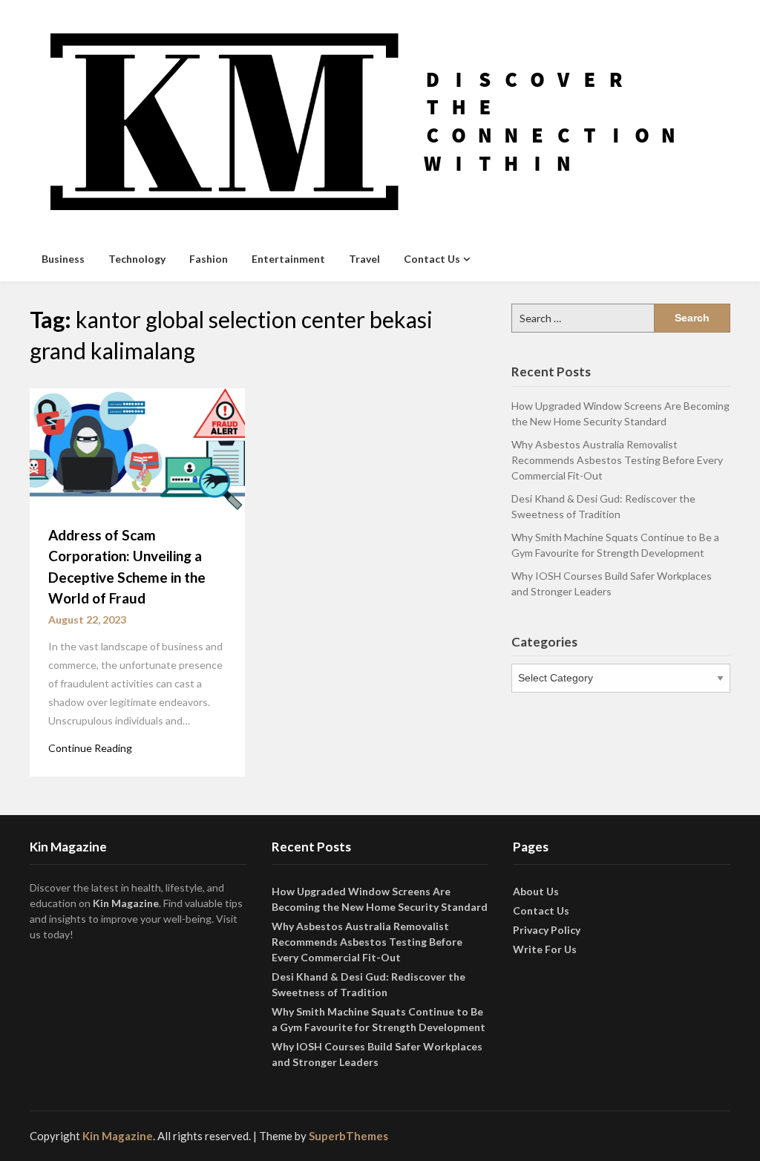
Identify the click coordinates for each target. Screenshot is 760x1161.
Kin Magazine (126, 903)
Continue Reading (90, 748)
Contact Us (432, 258)
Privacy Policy (546, 929)
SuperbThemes (348, 1135)
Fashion (208, 258)
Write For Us (545, 949)
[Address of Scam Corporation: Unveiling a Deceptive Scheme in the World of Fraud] (137, 447)
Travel (364, 258)
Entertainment (288, 258)
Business (63, 258)
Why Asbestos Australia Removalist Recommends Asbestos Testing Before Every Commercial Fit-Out (617, 460)
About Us (536, 891)
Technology (137, 258)
